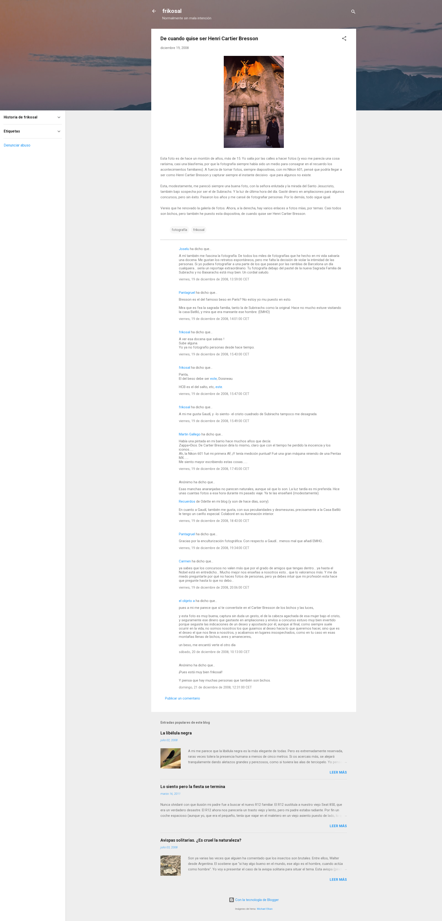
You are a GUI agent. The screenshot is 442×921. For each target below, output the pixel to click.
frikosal (172, 11)
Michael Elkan (265, 908)
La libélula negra (176, 733)
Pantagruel (187, 293)
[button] (344, 39)
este (213, 379)
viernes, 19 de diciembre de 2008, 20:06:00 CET (214, 587)
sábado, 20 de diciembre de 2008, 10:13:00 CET (214, 652)
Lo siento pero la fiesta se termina (192, 786)
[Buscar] (353, 13)
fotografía (179, 230)
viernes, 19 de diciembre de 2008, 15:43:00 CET (214, 354)
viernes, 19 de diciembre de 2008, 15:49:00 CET (214, 421)
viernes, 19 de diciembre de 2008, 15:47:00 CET (214, 394)
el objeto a (187, 601)
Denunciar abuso (17, 145)
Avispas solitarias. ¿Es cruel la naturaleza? (200, 840)
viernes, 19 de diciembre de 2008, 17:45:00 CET (214, 469)
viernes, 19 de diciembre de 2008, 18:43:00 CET (214, 521)
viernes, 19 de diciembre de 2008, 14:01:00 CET (214, 319)
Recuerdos (187, 501)
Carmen (185, 561)
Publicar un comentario (182, 698)
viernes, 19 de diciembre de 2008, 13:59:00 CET (214, 279)
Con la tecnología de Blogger (256, 900)
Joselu (184, 249)
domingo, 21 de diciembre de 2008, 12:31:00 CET (215, 687)
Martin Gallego (190, 434)
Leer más (338, 772)
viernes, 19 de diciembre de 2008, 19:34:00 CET (214, 548)
